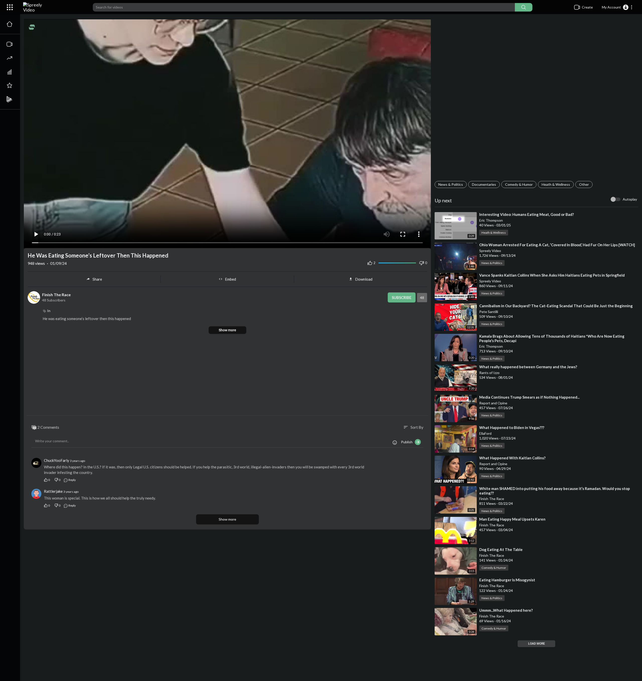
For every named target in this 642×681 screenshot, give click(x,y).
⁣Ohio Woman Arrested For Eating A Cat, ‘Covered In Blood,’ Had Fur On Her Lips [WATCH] (557, 244)
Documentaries (484, 184)
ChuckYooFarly (56, 460)
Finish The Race (491, 499)
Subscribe (402, 297)
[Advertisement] (536, 99)
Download (363, 279)
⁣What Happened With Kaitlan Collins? (512, 458)
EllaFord (485, 433)
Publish (408, 442)
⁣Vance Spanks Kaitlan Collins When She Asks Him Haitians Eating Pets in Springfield (552, 275)
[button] (617, 7)
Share (97, 279)
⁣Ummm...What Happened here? (506, 610)
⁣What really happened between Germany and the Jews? (528, 366)
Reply (72, 480)
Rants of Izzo (489, 372)
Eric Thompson (491, 220)
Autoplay (630, 199)
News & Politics (450, 184)
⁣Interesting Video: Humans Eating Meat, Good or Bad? (526, 214)
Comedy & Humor (519, 184)
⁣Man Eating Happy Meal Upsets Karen (512, 519)
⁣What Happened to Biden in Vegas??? (511, 427)
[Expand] (9, 7)
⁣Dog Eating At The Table (501, 549)
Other (584, 184)
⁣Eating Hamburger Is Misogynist (507, 580)
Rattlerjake (53, 491)
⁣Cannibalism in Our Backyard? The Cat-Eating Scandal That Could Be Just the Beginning (556, 305)
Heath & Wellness (556, 184)
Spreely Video (490, 251)
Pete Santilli (488, 311)
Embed (230, 279)
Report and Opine (493, 403)
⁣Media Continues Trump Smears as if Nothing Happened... (529, 397)
